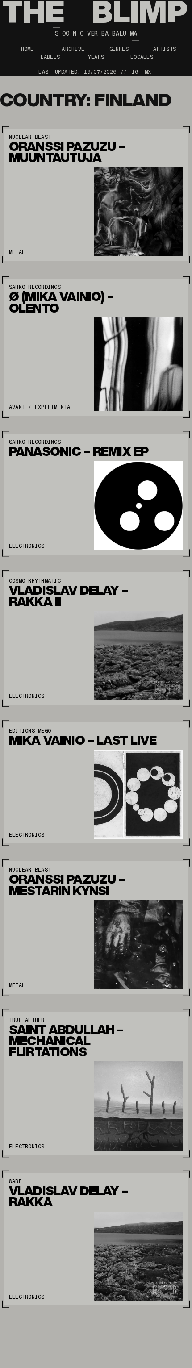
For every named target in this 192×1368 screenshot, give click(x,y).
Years (96, 57)
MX (148, 72)
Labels (50, 57)
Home (27, 49)
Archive (73, 49)
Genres (119, 49)
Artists (164, 49)
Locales (141, 57)
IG (135, 72)
